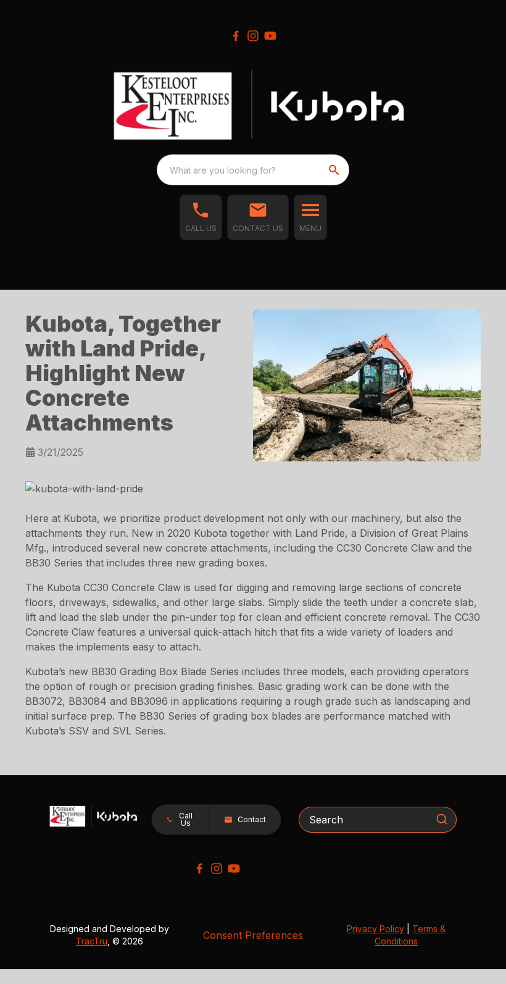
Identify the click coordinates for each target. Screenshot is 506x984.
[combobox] (253, 170)
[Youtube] (270, 36)
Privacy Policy (375, 928)
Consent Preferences (253, 935)
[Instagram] (253, 36)
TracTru (91, 941)
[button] (201, 217)
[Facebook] (236, 36)
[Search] (442, 819)
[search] (335, 170)
